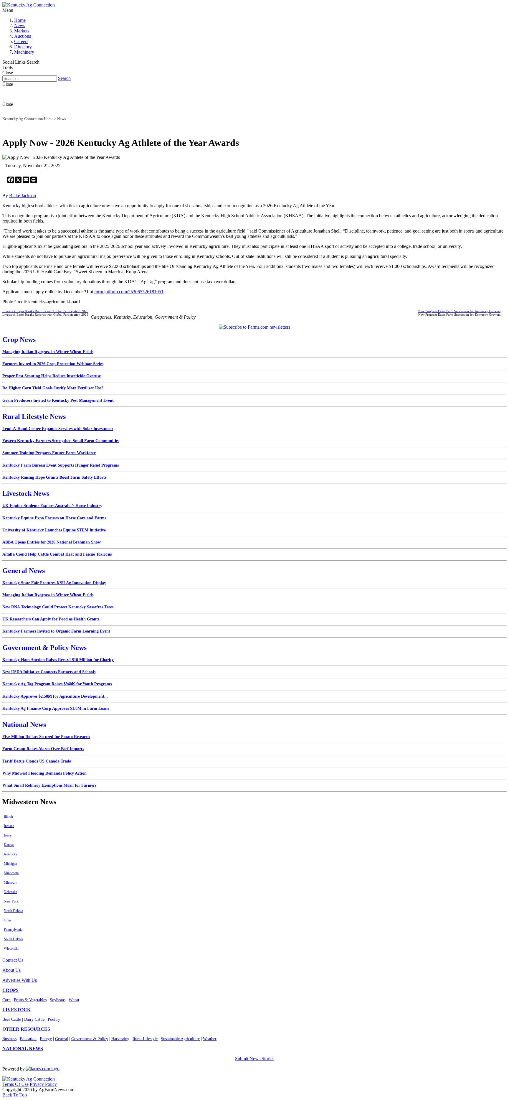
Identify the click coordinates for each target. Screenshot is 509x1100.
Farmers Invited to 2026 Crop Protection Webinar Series (52, 364)
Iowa (7, 835)
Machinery (24, 52)
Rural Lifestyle (145, 1039)
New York (11, 901)
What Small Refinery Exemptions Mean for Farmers (49, 785)
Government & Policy (89, 1039)
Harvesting (120, 1039)
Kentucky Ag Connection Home (27, 118)
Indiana (9, 826)
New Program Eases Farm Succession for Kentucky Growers (459, 311)
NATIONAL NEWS (22, 1048)
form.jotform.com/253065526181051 (128, 291)
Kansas (9, 845)
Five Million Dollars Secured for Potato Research (46, 737)
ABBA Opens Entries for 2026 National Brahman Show (51, 542)
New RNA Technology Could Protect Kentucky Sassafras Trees (57, 607)
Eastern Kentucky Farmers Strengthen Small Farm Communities (60, 441)
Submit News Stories (254, 1058)
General (61, 1039)
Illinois (9, 816)
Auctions (22, 36)
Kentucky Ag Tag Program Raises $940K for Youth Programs (57, 684)
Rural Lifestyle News (34, 416)
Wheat (74, 1000)
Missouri (10, 882)
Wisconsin (11, 948)
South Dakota (13, 939)
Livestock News (25, 493)
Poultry (54, 1019)
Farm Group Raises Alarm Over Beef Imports (43, 749)
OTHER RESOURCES (26, 1029)
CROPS (10, 990)
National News (24, 724)
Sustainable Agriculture (180, 1039)
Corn (6, 1000)
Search (64, 78)
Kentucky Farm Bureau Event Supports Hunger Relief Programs (60, 465)
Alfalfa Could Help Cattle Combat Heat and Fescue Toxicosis (57, 554)
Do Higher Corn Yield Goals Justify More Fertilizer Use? (52, 388)
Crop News (19, 339)
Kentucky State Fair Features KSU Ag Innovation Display (54, 583)
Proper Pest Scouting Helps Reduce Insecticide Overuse (51, 376)
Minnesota (11, 873)
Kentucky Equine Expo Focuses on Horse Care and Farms (54, 518)
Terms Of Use (15, 1084)
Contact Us (12, 960)
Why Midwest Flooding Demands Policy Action (44, 773)
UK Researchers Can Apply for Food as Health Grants (50, 619)
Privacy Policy (43, 1084)
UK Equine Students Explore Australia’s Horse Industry (52, 505)
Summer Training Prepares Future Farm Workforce (49, 453)
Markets (21, 30)
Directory (23, 46)
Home (20, 20)
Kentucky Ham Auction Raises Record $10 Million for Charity (58, 660)
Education (28, 1039)
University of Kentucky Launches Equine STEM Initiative (54, 530)
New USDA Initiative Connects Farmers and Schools (48, 672)
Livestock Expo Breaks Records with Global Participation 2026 (45, 311)
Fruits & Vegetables (30, 1000)
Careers (21, 41)
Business (9, 1039)
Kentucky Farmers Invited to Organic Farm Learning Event (56, 631)
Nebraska (10, 892)
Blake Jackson (22, 195)
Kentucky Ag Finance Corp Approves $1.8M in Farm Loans (55, 708)
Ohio (7, 920)
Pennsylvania (13, 930)
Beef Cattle (11, 1019)
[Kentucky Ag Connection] (28, 4)
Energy (46, 1039)
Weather (210, 1039)
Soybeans (57, 1000)
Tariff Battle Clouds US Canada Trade (36, 761)
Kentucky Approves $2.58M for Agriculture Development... (55, 696)
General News (23, 570)
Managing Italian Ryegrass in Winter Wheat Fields (47, 352)
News (19, 25)
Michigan (10, 864)
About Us (11, 970)
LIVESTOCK (16, 1009)
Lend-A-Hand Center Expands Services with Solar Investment (57, 429)
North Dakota (13, 911)
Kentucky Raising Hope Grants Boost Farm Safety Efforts (54, 477)
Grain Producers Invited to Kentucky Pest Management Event (58, 400)
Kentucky (10, 854)
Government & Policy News (44, 647)
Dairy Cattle (34, 1019)
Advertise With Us (19, 980)
